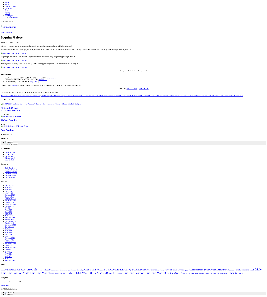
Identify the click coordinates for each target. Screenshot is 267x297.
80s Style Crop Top (9, 120)
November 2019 (10, 200)
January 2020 (9, 197)
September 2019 (10, 204)
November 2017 (10, 244)
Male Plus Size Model (123, 96)
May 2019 (8, 212)
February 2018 (10, 238)
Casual (87, 269)
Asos (2, 96)
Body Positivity (10, 168)
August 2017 (9, 249)
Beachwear (55, 270)
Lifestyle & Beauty (11, 170)
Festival (168, 270)
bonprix (68, 270)
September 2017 (10, 247)
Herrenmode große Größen (63, 96)
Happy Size (187, 270)
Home (7, 2)
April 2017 (8, 257)
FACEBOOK (144, 89)
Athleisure (41, 270)
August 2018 (9, 227)
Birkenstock (62, 270)
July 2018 (8, 229)
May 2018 (8, 232)
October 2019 (9, 202)
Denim (143, 270)
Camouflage (80, 270)
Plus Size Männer (173, 273)
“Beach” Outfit (10, 154)
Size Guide (8, 8)
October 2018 (9, 223)
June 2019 (8, 210)
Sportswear (219, 273)
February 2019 (10, 217)
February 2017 (10, 260)
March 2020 (9, 193)
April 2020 (8, 191)
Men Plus (66, 273)
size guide (13, 85)
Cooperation (33, 96)
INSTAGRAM (132, 89)
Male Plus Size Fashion (92, 96)
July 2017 (8, 251)
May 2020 (8, 189)
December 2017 (10, 242)
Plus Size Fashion (7, 32)
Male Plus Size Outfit (152, 96)
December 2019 (10, 199)
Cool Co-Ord (9, 160)
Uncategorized (10, 177)
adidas (2, 270)
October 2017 (9, 245)
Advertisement (12, 269)
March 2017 (9, 259)
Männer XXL (178, 96)
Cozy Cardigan (7, 130)
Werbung (239, 273)
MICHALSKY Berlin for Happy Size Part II (10, 109)
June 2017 (8, 253)
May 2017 (8, 255)
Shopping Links (10, 6)
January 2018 (9, 240)
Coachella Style (104, 270)
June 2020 (8, 187)
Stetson (225, 273)
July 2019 (8, 208)
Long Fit (252, 270)
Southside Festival (199, 273)
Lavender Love (10, 152)
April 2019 (8, 214)
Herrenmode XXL (78, 96)
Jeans (237, 270)
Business (73, 270)
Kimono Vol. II (10, 156)
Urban (237, 96)
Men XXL (186, 96)
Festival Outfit (177, 270)
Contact (7, 12)
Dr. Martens (151, 270)
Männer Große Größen (166, 96)
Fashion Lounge (160, 270)
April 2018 (8, 234)
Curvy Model (41, 96)
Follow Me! (5, 285)
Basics (47, 269)
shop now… (51, 78)
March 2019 (9, 215)
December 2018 (10, 221)
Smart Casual (188, 273)
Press (6, 10)
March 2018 (9, 236)
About (7, 4)
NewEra (120, 273)
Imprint (7, 14)
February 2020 (10, 195)
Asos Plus (11, 96)
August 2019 (9, 206)
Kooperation (244, 270)
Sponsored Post (210, 273)
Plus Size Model (218, 96)
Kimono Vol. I (9, 158)
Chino (23, 96)
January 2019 (9, 219)
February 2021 (10, 185)
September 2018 (10, 225)
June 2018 (8, 230)
